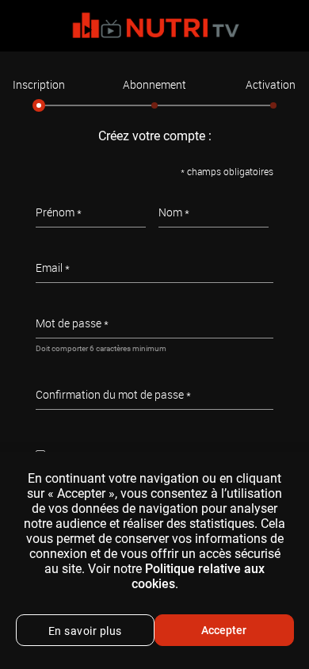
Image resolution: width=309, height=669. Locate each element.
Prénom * (59, 212)
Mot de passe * (72, 323)
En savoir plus (85, 631)
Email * (53, 267)
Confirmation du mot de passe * (113, 394)
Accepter (223, 630)
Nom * (173, 212)
